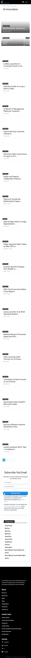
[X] (2, 648)
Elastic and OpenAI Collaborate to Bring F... (13, 178)
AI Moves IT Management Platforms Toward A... (14, 110)
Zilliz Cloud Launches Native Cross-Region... (15, 290)
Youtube (6, 651)
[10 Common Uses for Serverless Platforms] (12, 39)
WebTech (5, 218)
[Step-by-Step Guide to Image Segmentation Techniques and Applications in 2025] (15, 213)
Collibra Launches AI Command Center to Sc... (14, 65)
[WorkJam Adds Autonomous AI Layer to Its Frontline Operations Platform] (15, 145)
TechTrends (5, 61)
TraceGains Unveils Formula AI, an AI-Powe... (15, 380)
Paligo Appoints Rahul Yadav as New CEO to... (15, 245)
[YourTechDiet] (10, 2)
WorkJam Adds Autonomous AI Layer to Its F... (15, 155)
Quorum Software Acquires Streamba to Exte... (14, 425)
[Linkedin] (2, 645)
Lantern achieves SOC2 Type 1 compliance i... (15, 448)
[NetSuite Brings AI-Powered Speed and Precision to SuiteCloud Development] (15, 325)
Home (4, 6)
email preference (8, 506)
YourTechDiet (14, 657)
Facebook (6, 642)
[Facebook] (2, 642)
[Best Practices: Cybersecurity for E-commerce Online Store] (15, 23)
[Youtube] (2, 651)
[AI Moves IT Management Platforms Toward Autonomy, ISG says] (15, 100)
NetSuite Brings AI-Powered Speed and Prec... (15, 335)
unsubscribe (17, 506)
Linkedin (6, 645)
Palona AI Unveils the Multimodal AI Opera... (12, 200)
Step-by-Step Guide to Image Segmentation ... (15, 223)
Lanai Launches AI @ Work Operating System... (14, 313)
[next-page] (14, 460)
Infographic (6, 37)
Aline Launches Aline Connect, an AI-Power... (13, 358)
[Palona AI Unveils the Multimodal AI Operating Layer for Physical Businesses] (15, 190)
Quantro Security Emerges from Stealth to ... (14, 268)
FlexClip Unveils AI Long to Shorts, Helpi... (14, 87)
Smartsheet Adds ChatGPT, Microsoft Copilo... (14, 403)
